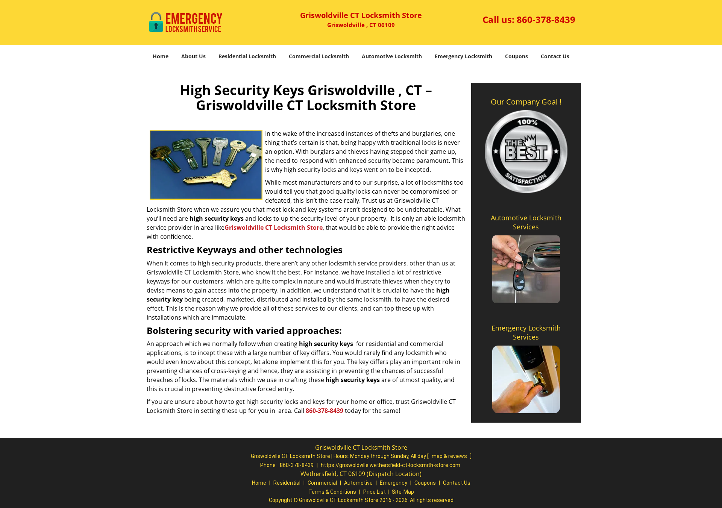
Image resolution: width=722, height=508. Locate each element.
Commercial (322, 483)
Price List (374, 492)
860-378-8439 (546, 19)
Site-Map (403, 492)
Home (160, 56)
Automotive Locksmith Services (526, 222)
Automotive (358, 483)
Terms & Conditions (332, 492)
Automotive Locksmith (392, 56)
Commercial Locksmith (319, 56)
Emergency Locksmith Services (526, 332)
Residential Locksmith (247, 56)
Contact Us (555, 56)
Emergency (393, 483)
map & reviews (450, 456)
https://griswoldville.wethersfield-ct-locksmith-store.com (390, 465)
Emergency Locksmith (463, 56)
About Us (193, 56)
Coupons (516, 56)
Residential (286, 483)
